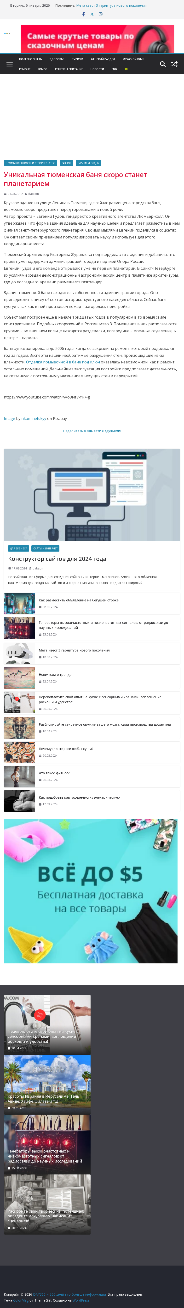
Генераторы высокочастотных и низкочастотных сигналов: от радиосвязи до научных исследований (103, 625)
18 (126, 69)
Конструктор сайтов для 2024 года (57, 559)
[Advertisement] (92, 124)
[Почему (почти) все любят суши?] (19, 752)
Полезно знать (30, 59)
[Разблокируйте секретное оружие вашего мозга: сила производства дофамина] (19, 728)
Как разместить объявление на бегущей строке (79, 600)
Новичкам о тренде (55, 674)
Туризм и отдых (88, 163)
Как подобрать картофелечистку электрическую (79, 797)
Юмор (42, 69)
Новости (97, 69)
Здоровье (57, 59)
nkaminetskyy (33, 418)
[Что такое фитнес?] (19, 776)
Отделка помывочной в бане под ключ (63, 362)
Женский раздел (103, 59)
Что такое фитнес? (54, 773)
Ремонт (25, 69)
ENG (114, 69)
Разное (66, 163)
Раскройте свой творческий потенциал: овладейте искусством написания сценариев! (46, 1216)
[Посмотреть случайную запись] (174, 64)
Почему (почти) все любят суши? (66, 748)
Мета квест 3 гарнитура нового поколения (111, 5)
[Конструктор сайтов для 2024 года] (92, 495)
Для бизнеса (18, 548)
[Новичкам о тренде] (19, 678)
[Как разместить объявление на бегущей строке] (19, 603)
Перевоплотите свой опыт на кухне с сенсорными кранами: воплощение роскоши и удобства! (100, 699)
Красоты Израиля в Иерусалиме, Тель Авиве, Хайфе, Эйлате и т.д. (43, 1099)
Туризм (77, 59)
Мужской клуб (133, 59)
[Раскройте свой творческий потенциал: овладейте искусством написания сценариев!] (47, 1204)
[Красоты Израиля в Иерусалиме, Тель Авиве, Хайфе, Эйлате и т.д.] (47, 1085)
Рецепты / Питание (69, 69)
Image (9, 418)
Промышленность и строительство (30, 163)
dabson (33, 194)
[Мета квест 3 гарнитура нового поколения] (19, 653)
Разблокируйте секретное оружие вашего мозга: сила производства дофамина (105, 724)
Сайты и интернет (45, 548)
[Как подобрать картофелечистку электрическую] (19, 801)
